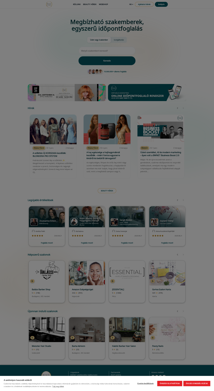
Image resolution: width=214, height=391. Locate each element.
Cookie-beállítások (145, 383)
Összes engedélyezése (197, 383)
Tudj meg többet (58, 386)
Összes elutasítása (170, 383)
